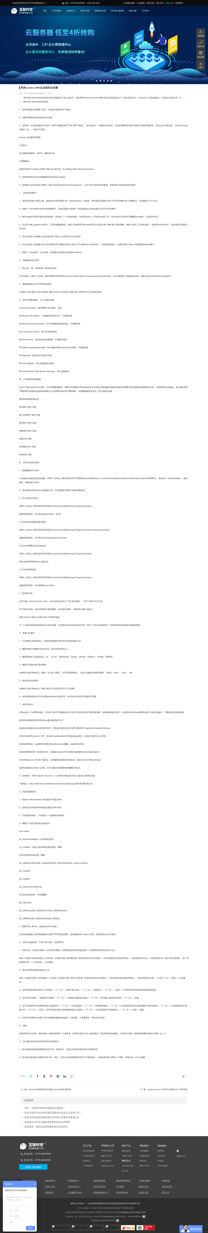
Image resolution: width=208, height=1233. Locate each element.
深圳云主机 (50, 1186)
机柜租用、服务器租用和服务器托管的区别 (45, 1126)
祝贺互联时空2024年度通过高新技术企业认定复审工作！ (53, 1112)
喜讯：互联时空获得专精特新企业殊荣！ (44, 1108)
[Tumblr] (44, 1076)
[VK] (57, 1076)
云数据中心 (70, 10)
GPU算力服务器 (117, 10)
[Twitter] (30, 1076)
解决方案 (133, 10)
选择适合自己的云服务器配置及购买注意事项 (47, 1122)
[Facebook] (37, 1076)
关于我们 (145, 10)
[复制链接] (71, 1076)
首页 (45, 10)
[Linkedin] (64, 1076)
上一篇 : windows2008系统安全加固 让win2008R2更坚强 (46, 1089)
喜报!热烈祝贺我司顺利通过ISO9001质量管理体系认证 (51, 1117)
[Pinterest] (51, 1076)
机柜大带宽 (85, 10)
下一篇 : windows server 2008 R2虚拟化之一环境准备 (163, 1089)
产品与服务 (56, 10)
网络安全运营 (100, 10)
